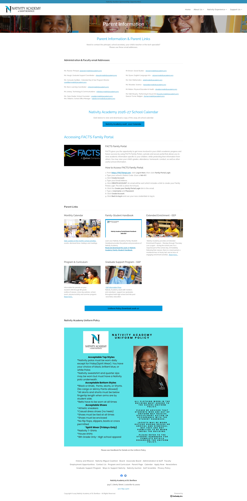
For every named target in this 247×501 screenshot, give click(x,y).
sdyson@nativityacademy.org (162, 75)
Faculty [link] (167, 461)
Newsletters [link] (171, 464)
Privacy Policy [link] (164, 468)
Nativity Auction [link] (134, 468)
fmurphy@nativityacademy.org (168, 94)
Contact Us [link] (101, 464)
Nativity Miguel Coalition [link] (106, 461)
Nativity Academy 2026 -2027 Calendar (123, 124)
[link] (23, 9)
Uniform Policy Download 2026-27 (123, 308)
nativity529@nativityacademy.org (103, 99)
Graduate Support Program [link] (88, 468)
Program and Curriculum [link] (119, 464)
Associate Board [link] (133, 461)
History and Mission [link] (85, 461)
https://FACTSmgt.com (121, 173)
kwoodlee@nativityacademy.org (154, 85)
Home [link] (188, 9)
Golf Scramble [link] (149, 468)
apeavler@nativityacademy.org (91, 71)
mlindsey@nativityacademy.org (107, 92)
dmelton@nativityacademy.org (166, 89)
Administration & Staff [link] (153, 461)
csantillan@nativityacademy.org (75, 82)
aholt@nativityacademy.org (152, 80)
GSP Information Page (113, 287)
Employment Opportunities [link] (82, 464)
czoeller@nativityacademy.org (102, 96)
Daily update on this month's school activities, (80, 241)
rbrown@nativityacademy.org (156, 71)
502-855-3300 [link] (123, 489)
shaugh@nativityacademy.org (106, 75)
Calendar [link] (149, 464)
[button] (199, 9)
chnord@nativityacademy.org (98, 87)
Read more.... (173, 255)
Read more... (68, 297)
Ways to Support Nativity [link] (114, 468)
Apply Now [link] (159, 464)
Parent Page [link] (137, 464)
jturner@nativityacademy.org (154, 96)
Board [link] (122, 461)
